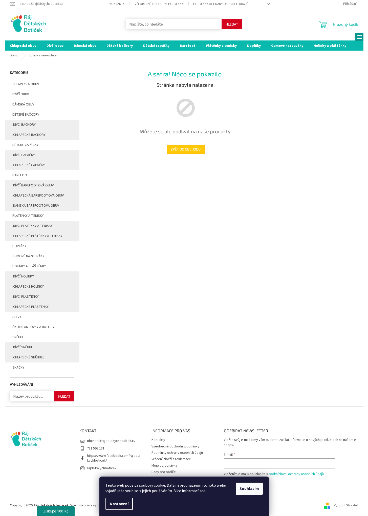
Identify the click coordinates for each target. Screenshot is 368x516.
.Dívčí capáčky (23, 155)
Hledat (232, 24)
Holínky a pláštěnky (29, 266)
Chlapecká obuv (25, 84)
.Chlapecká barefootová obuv (38, 195)
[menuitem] (23, 45)
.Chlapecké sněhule (28, 357)
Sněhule (19, 337)
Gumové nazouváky (28, 256)
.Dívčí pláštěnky (25, 296)
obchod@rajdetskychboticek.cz (111, 440)
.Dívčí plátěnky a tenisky (32, 225)
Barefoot (20, 175)
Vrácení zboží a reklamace (171, 459)
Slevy (16, 316)
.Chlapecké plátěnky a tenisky (37, 236)
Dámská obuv (23, 104)
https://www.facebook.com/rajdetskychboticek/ (114, 458)
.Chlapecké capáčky (28, 165)
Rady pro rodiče (163, 472)
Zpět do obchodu (186, 149)
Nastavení (119, 504)
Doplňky (19, 246)
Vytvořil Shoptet (346, 505)
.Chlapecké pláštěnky (30, 306)
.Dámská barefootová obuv (35, 205)
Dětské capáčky (25, 144)
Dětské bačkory (25, 114)
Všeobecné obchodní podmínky (159, 4)
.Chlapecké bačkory (29, 134)
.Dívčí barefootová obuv (33, 185)
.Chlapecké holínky (28, 286)
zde (202, 491)
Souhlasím (249, 488)
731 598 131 (95, 448)
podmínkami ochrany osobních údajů (296, 474)
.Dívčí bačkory (24, 124)
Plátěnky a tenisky (28, 215)
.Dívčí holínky (23, 276)
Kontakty (117, 4)
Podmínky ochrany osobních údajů (220, 4)
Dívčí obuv (20, 94)
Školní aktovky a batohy (33, 327)
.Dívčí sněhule (23, 347)
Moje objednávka (164, 465)
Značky (18, 367)
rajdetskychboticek (102, 468)
